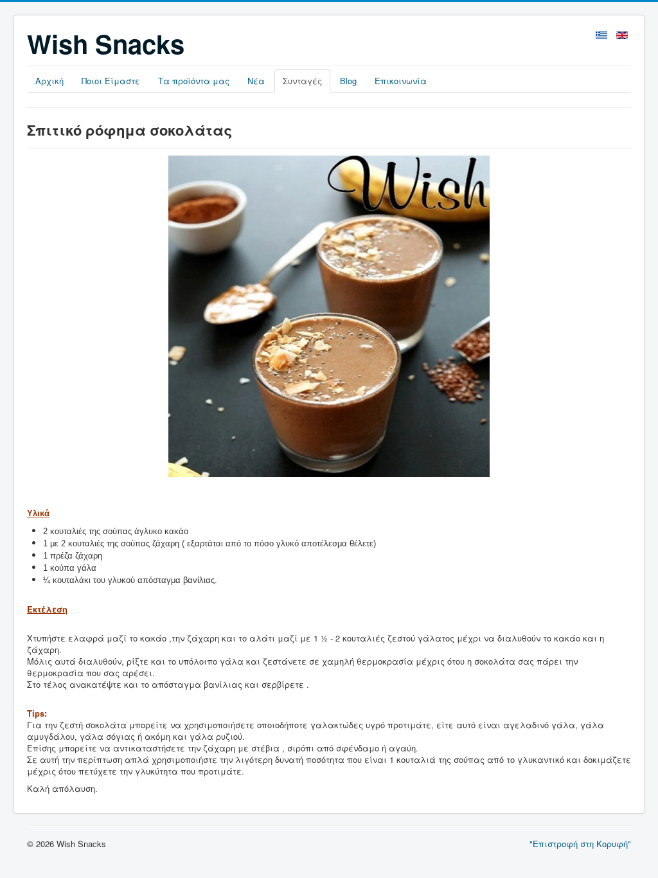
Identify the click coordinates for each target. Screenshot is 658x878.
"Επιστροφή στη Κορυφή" (580, 844)
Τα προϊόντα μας (193, 81)
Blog (348, 81)
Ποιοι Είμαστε (111, 81)
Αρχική (49, 81)
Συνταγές (302, 81)
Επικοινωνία (401, 81)
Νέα (256, 81)
